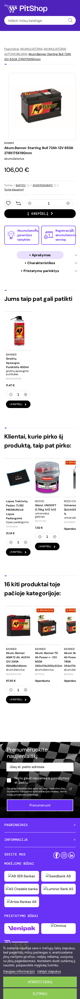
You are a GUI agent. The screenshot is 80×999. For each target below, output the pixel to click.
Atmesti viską (40, 982)
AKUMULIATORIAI (31, 49)
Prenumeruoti (40, 805)
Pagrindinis (11, 49)
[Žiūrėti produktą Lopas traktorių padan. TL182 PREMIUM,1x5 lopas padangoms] (18, 477)
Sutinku (40, 993)
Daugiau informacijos (19, 971)
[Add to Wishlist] (8, 203)
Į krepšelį (37, 213)
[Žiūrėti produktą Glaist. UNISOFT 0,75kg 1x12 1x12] (47, 477)
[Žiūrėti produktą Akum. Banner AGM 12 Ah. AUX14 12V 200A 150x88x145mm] (18, 625)
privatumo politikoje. (26, 794)
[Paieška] (70, 20)
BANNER (9, 143)
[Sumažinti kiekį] (29, 203)
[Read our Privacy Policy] (70, 788)
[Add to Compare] (18, 203)
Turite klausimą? (14, 189)
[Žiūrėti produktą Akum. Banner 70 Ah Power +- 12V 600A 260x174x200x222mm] (47, 625)
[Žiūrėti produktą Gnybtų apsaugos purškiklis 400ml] (18, 330)
